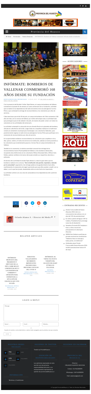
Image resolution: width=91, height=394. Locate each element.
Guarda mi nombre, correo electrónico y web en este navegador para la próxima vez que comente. (31, 330)
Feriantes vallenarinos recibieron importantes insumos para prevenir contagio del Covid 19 (31, 263)
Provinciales (22, 99)
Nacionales (9, 286)
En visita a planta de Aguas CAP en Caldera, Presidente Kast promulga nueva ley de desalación (76, 221)
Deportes (50, 270)
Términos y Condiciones (16, 380)
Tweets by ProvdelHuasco (42, 349)
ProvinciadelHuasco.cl (63, 387)
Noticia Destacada (10, 99)
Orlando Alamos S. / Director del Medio (33, 217)
